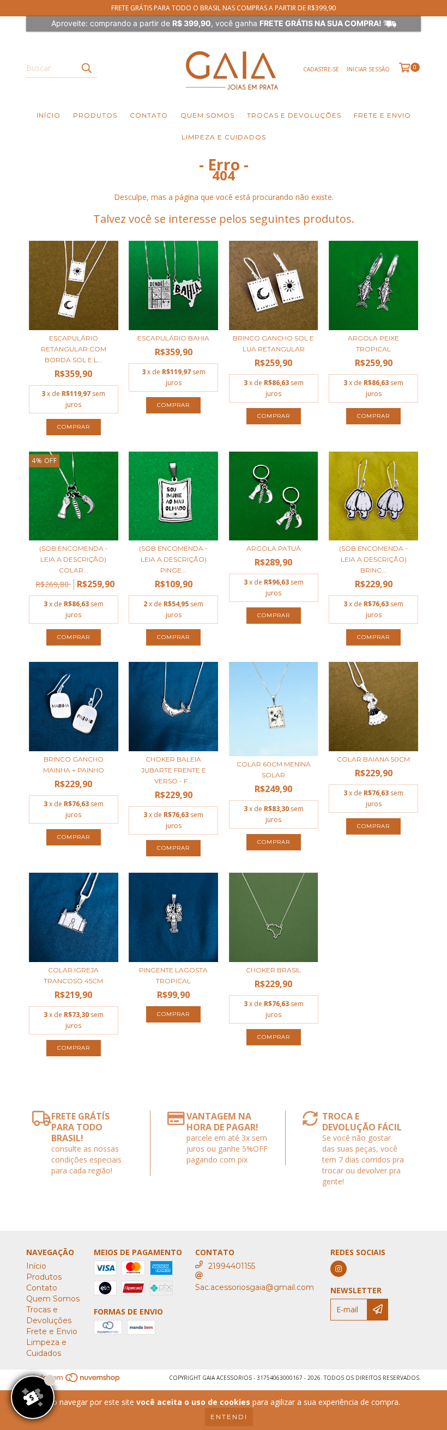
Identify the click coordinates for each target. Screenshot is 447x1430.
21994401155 (231, 1266)
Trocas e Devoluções (294, 115)
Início (49, 115)
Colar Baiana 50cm (373, 759)
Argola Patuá (273, 548)
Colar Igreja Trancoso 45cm (73, 975)
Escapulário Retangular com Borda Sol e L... (73, 349)
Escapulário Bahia (173, 338)
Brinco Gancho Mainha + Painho (73, 764)
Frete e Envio (382, 115)
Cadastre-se (321, 69)
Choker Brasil (273, 970)
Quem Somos (207, 115)
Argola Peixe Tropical (373, 343)
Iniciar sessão (368, 69)
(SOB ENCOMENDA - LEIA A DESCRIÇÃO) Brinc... (373, 559)
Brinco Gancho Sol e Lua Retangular (273, 343)
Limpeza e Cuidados (224, 137)
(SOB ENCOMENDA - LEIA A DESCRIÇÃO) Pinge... (173, 559)
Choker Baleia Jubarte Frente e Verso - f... (173, 770)
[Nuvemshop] (74, 1380)
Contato (149, 115)
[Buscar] (86, 68)
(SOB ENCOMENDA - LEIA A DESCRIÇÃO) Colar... (73, 559)
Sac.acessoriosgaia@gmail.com (254, 1287)
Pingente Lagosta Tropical (173, 975)
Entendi (228, 1417)
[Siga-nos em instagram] (338, 1269)
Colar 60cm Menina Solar (274, 769)
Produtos (95, 115)
